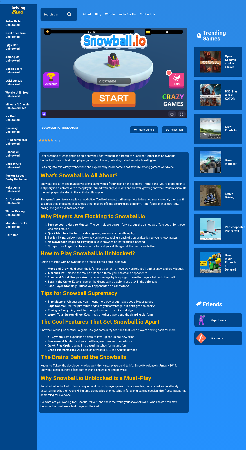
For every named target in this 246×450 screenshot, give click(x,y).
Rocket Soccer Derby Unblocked (16, 177)
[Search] (70, 14)
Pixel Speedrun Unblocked (15, 35)
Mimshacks (217, 338)
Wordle (110, 14)
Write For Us (127, 14)
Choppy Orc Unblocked (13, 165)
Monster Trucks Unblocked (16, 225)
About (87, 14)
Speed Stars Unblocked (13, 70)
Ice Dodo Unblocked (12, 118)
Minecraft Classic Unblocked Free (17, 106)
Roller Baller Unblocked (13, 23)
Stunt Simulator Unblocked (16, 141)
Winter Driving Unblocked (15, 213)
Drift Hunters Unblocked (14, 201)
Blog (98, 14)
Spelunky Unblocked (12, 130)
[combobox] (51, 14)
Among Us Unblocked (12, 58)
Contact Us (147, 14)
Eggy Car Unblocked (12, 46)
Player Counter (219, 320)
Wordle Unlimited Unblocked (16, 94)
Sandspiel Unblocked (12, 153)
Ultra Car (11, 235)
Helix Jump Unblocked (12, 189)
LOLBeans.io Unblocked (13, 82)
